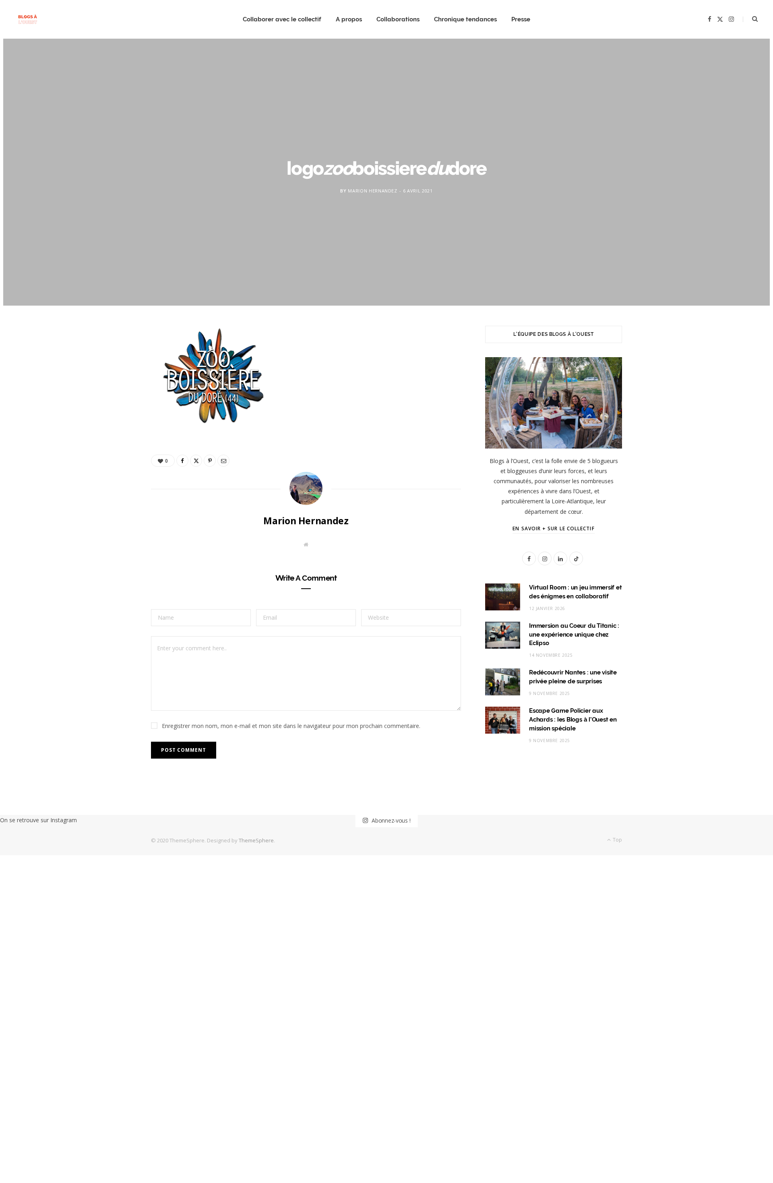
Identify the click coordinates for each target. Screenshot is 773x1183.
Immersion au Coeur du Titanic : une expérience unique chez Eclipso (574, 634)
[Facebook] (113, 358)
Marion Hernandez (372, 191)
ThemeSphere (256, 840)
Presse (520, 19)
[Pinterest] (113, 399)
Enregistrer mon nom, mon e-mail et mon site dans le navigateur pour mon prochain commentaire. (291, 726)
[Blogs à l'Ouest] (27, 19)
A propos (349, 19)
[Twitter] (113, 378)
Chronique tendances (465, 19)
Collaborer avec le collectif (282, 19)
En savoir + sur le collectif (553, 528)
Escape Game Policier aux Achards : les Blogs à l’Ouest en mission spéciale (573, 719)
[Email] (113, 420)
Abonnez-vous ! (390, 820)
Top (617, 839)
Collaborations (398, 19)
